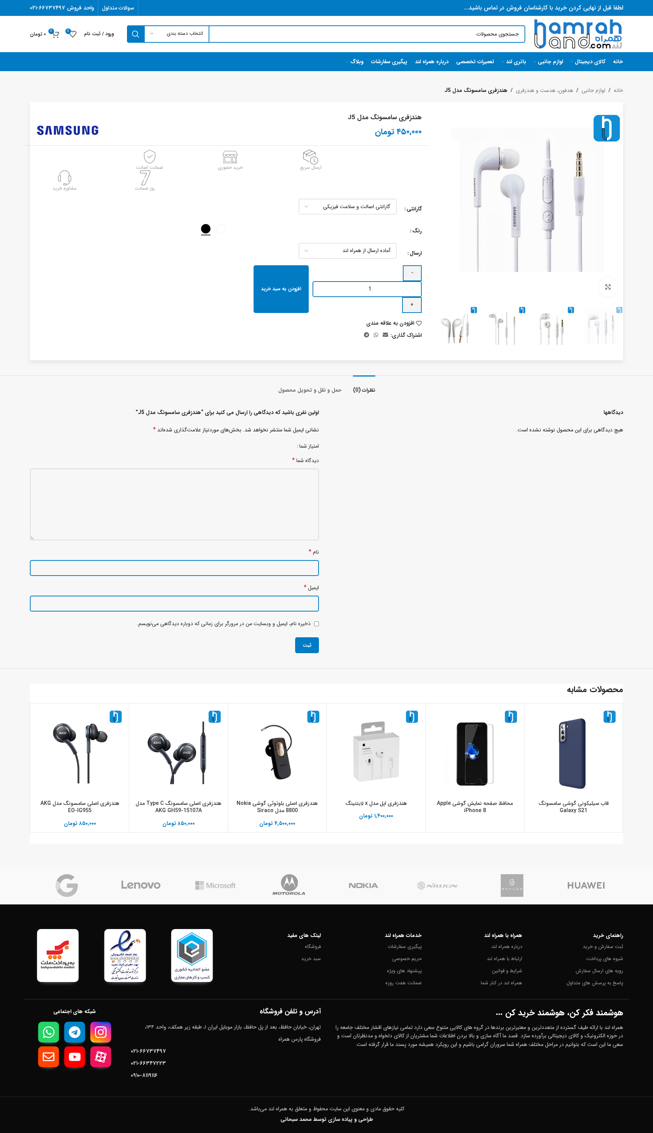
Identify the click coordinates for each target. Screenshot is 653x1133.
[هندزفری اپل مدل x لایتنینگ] (376, 752)
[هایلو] (512, 885)
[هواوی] (586, 885)
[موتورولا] (289, 885)
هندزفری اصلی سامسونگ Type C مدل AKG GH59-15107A (178, 807)
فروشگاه (313, 947)
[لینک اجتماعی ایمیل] (385, 335)
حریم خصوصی (407, 959)
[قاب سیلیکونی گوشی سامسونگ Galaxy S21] (573, 752)
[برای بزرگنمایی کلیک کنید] (608, 286)
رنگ (417, 231)
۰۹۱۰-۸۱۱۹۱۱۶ (144, 1075)
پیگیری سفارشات (405, 947)
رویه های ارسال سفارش (599, 971)
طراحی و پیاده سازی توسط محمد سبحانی (326, 1119)
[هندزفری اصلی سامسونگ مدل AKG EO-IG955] (79, 752)
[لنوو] (141, 885)
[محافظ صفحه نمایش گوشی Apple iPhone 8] (474, 752)
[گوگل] (67, 885)
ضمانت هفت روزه (403, 983)
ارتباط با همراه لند (504, 959)
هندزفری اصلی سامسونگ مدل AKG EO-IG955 (79, 807)
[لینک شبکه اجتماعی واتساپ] (376, 335)
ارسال (416, 253)
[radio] (221, 228)
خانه (618, 90)
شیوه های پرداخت (604, 959)
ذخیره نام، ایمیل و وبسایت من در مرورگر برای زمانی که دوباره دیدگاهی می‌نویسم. (224, 623)
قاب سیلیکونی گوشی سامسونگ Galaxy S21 (573, 807)
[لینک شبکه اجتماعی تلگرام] (366, 335)
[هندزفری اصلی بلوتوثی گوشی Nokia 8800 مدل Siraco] (277, 752)
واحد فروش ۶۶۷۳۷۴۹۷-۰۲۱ (62, 7)
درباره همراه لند (506, 947)
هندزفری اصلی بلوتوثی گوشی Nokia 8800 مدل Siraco (277, 807)
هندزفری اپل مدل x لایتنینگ (376, 803)
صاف (288, 250)
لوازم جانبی (593, 90)
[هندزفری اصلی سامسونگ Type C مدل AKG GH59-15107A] (178, 752)
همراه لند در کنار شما (501, 983)
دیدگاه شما (305, 460)
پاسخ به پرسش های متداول (594, 983)
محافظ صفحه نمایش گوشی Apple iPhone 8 (475, 807)
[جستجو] (135, 34)
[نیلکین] (438, 885)
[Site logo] (578, 34)
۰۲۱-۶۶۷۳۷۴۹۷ (148, 1051)
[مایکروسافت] (215, 885)
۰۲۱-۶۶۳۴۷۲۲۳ (148, 1063)
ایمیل (311, 587)
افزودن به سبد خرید (281, 289)
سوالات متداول (118, 8)
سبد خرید (311, 959)
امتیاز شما (309, 446)
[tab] (364, 386)
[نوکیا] (363, 885)
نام (314, 552)
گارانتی (414, 209)
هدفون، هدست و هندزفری (544, 90)
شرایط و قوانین (507, 971)
